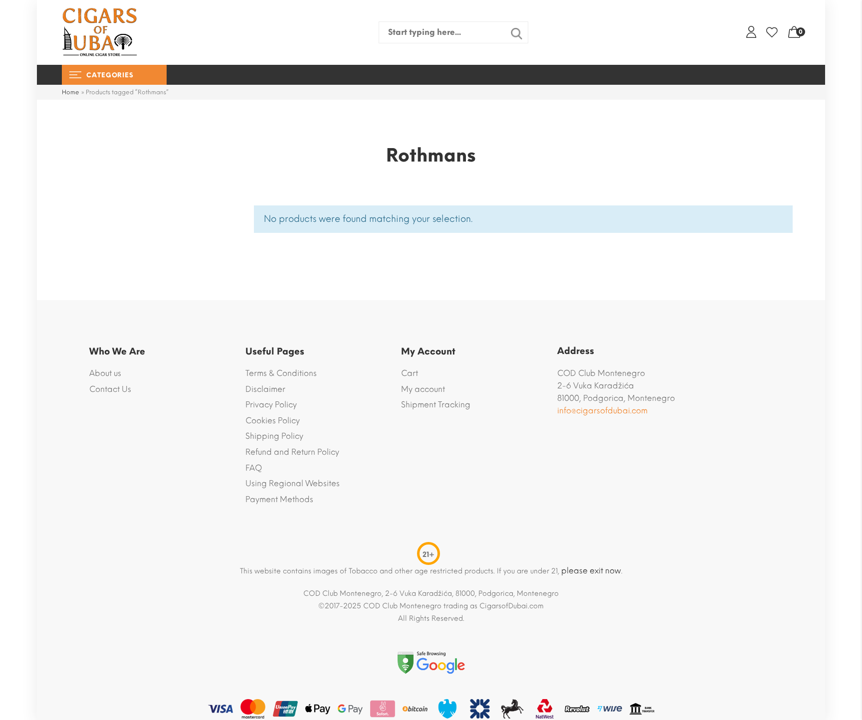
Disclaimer (265, 389)
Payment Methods (279, 499)
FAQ (253, 468)
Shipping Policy (274, 436)
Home (70, 92)
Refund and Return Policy (292, 452)
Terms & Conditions (281, 373)
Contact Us (110, 389)
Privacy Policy (271, 404)
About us (105, 373)
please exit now (591, 570)
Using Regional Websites (292, 483)
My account (423, 389)
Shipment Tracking (435, 404)
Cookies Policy (272, 420)
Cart (409, 373)
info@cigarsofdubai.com (602, 410)
